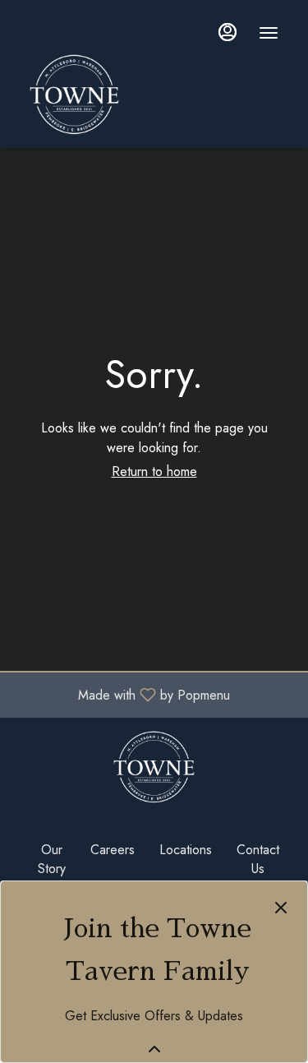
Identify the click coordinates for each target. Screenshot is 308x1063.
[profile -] (227, 32)
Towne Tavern (154, 767)
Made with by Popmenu (121, 694)
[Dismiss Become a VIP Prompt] (281, 907)
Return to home (154, 471)
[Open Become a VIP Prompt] (154, 1049)
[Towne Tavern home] (153, 94)
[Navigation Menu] (269, 33)
